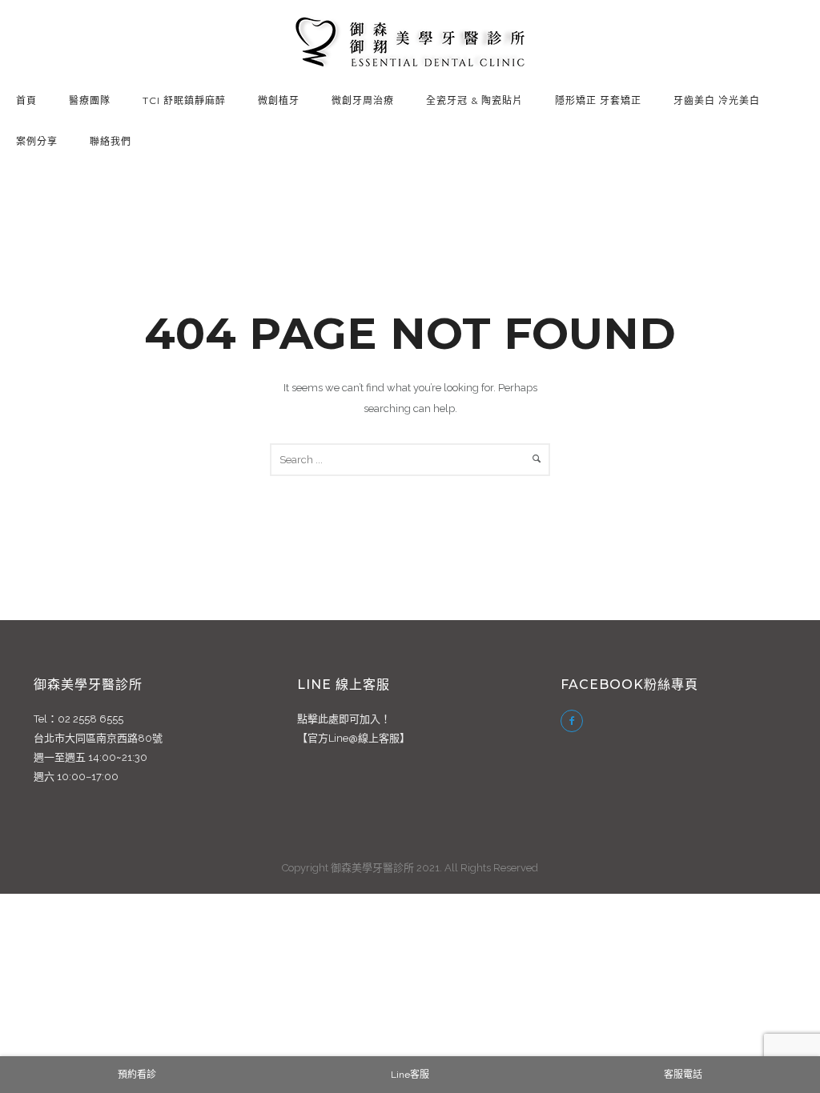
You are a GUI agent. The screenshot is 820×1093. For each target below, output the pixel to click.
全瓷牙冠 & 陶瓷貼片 (474, 100)
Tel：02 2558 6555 (78, 719)
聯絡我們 (110, 141)
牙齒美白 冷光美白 (716, 100)
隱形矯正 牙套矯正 (598, 100)
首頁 (26, 100)
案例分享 (37, 141)
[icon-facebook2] (572, 721)
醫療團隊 (90, 100)
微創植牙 (278, 100)
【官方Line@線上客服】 (353, 738)
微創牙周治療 (363, 100)
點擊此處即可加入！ (344, 719)
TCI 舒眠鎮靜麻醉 (184, 100)
